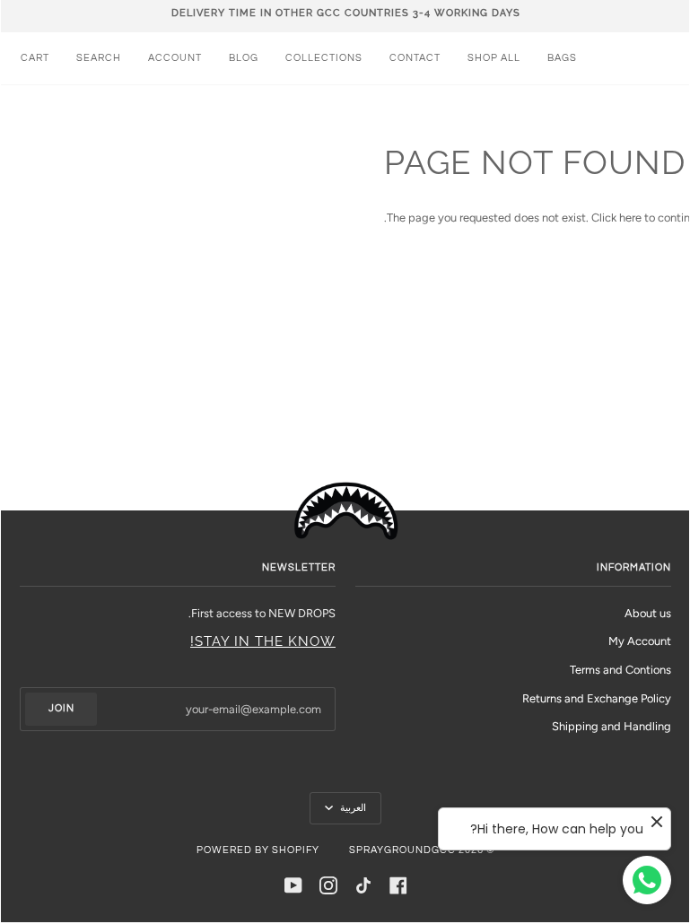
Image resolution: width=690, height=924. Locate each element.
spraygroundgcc (402, 850)
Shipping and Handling (611, 726)
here (630, 217)
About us (647, 613)
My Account (639, 641)
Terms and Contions (620, 669)
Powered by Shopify (258, 850)
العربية (351, 808)
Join (61, 708)
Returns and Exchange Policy (596, 698)
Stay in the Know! (263, 641)
